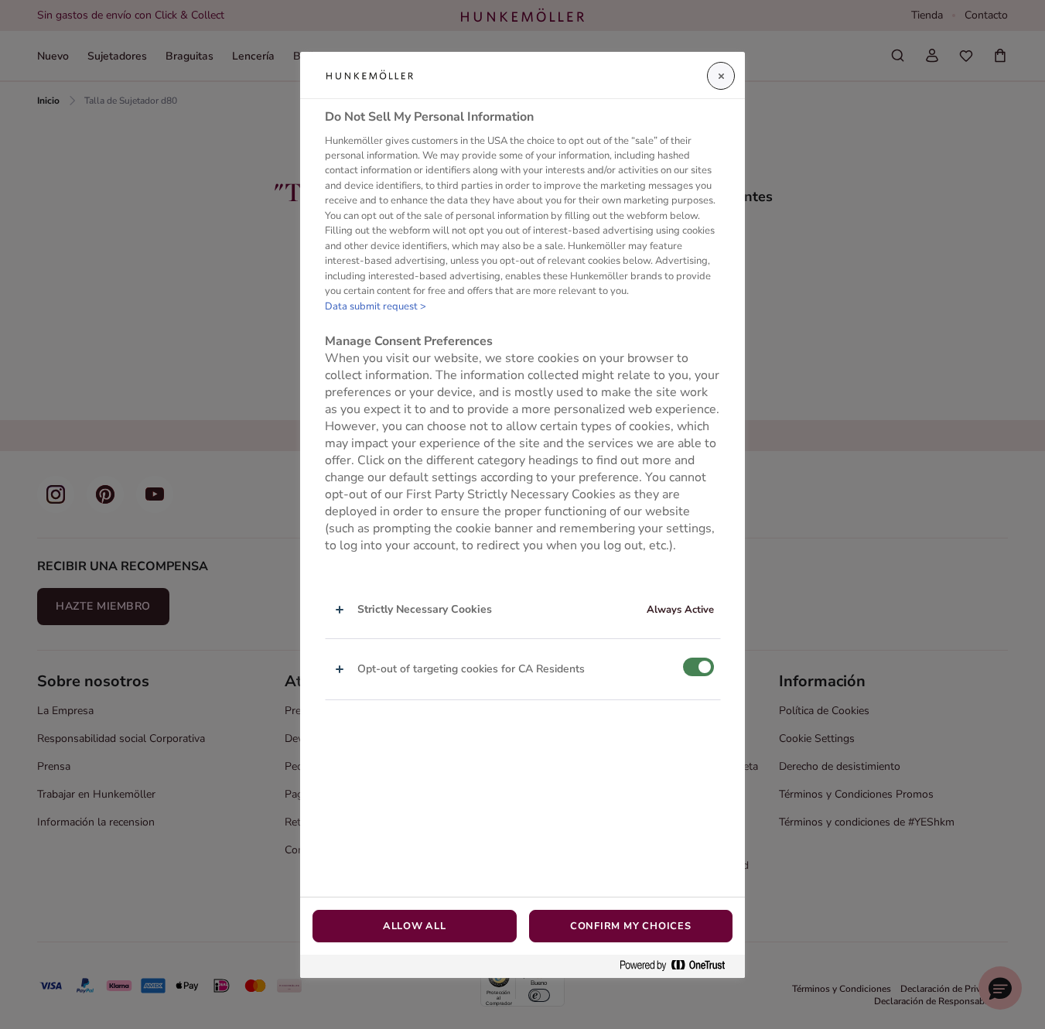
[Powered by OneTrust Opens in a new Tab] (678, 966)
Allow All (414, 926)
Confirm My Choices (631, 926)
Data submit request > (375, 306)
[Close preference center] (721, 75)
